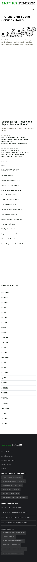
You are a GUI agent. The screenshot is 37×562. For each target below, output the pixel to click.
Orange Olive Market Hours (12, 485)
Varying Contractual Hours (9, 229)
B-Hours (4, 302)
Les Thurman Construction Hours (14, 549)
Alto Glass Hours (8, 537)
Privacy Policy (6, 464)
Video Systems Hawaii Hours (12, 477)
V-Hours (4, 403)
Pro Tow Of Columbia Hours (10, 185)
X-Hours (4, 413)
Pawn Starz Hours (7, 141)
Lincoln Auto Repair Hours (9, 239)
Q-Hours (4, 378)
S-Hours (4, 388)
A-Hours (4, 297)
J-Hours (4, 342)
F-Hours (4, 322)
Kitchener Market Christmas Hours (15, 497)
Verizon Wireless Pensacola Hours (11, 209)
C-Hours (4, 307)
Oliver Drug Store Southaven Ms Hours (13, 244)
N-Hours (4, 362)
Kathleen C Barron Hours (11, 545)
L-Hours (4, 352)
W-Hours (5, 408)
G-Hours (4, 327)
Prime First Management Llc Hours (13, 137)
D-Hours (4, 312)
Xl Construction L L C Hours (10, 199)
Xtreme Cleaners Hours (8, 204)
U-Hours (4, 398)
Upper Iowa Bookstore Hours (10, 234)
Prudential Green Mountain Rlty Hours (14, 139)
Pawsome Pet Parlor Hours (10, 150)
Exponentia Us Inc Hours (11, 489)
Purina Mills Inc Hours (11, 508)
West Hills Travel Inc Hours (9, 214)
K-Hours (4, 347)
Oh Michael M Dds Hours (11, 493)
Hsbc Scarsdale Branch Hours (14, 523)
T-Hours (4, 393)
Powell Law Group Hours (9, 148)
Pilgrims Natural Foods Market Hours (14, 144)
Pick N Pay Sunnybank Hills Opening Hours (15, 152)
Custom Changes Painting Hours (13, 481)
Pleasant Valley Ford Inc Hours (12, 146)
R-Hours (4, 383)
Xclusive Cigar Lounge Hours (13, 553)
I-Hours (4, 337)
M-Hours (5, 358)
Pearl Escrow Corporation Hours (12, 154)
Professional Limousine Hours (10, 180)
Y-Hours (4, 418)
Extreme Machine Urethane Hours (11, 219)
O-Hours (4, 368)
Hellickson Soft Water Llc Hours (16, 518)
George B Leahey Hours (8, 194)
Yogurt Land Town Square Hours (14, 533)
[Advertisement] (18, 65)
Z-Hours (4, 423)
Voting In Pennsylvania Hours (14, 513)
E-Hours (4, 317)
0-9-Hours (5, 292)
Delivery (4, 468)
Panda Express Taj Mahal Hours (11, 156)
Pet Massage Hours (7, 175)
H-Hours (4, 332)
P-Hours (4, 373)
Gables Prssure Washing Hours (13, 541)
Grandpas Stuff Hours (8, 224)
